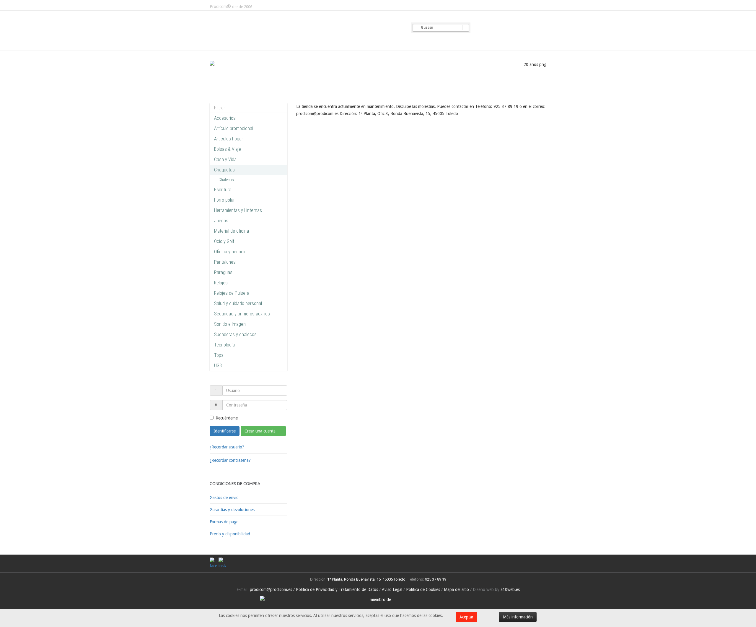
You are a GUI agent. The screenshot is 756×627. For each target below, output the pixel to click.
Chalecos (226, 179)
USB (218, 365)
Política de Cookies (423, 589)
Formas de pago (224, 521)
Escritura (222, 189)
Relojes (221, 283)
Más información (518, 617)
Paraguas (223, 272)
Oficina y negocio (230, 252)
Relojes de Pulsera (231, 293)
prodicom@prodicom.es (271, 589)
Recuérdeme (227, 418)
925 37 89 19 (435, 579)
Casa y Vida (225, 159)
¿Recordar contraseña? (230, 460)
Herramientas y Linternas (238, 210)
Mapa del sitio (456, 589)
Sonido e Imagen (230, 324)
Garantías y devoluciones (232, 509)
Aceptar (466, 617)
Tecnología (224, 345)
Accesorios (225, 118)
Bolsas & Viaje (227, 149)
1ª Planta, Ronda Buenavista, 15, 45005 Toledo (365, 579)
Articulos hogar (228, 139)
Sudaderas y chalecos (235, 334)
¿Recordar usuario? (227, 447)
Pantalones (225, 262)
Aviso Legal (392, 589)
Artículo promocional (233, 128)
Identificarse (225, 431)
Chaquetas (224, 170)
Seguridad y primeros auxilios (242, 314)
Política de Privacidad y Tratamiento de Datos (337, 589)
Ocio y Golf (224, 241)
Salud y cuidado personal (238, 303)
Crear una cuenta (261, 431)
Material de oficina (231, 231)
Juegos (221, 220)
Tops (219, 355)
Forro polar (224, 200)
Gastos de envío (224, 497)
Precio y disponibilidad (230, 534)
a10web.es (510, 589)
